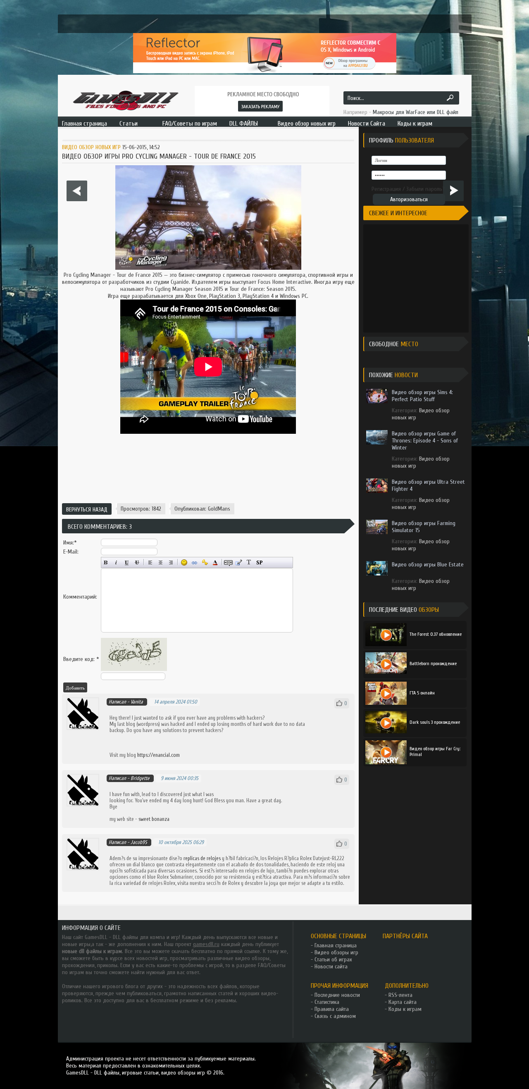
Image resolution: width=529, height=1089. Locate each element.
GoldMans (219, 508)
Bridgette (140, 778)
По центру (160, 562)
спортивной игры (328, 274)
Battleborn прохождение (433, 663)
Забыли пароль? (425, 189)
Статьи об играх (333, 959)
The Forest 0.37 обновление (436, 634)
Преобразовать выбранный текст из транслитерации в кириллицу (249, 562)
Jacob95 (139, 842)
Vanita (137, 702)
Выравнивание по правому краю (171, 562)
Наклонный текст (116, 562)
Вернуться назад (86, 509)
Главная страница (336, 945)
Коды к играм (405, 1009)
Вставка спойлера (259, 562)
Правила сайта (332, 1009)
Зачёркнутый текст (137, 562)
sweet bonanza (153, 819)
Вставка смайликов (184, 562)
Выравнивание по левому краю (150, 562)
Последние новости (337, 995)
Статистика (327, 1002)
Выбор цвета (215, 562)
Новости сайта (331, 966)
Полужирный (106, 562)
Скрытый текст (228, 562)
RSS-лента (400, 995)
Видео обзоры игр (336, 952)
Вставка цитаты (238, 562)
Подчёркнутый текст (126, 562)
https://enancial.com (158, 755)
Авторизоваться (409, 199)
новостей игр (151, 958)
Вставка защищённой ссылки (205, 562)
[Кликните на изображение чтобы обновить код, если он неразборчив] (134, 669)
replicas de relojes (202, 858)
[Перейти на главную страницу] (125, 100)
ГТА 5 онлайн (422, 693)
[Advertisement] (208, 471)
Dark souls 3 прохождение (435, 722)
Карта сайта (402, 1002)
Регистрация (386, 189)
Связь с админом (335, 1016)
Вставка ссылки (194, 562)
